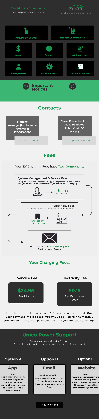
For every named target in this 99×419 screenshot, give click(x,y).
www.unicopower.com (83, 377)
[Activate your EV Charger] (26, 33)
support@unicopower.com (49, 378)
